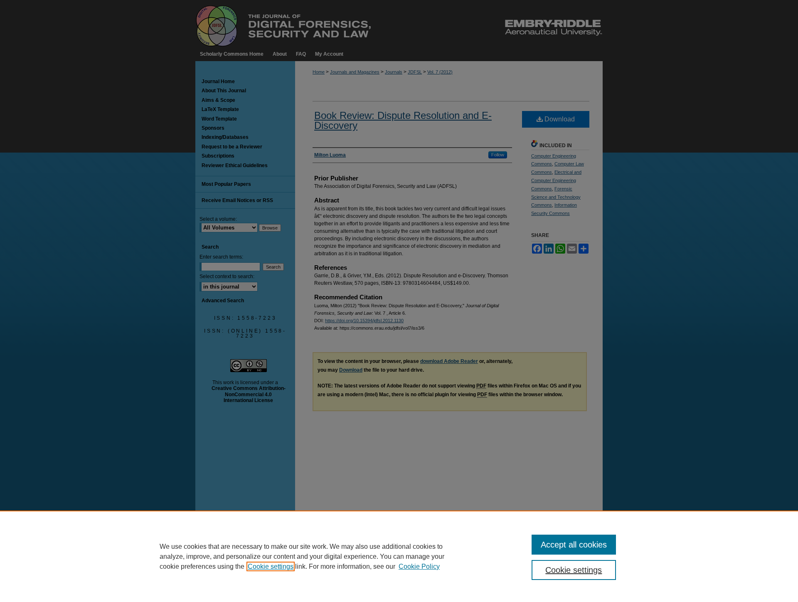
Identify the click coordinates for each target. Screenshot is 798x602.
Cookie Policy (419, 566)
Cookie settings (270, 566)
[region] (399, 556)
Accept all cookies (574, 544)
